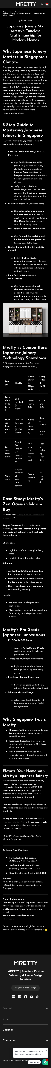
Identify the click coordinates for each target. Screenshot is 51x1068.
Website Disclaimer (22, 1060)
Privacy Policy (8, 1060)
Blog (4, 12)
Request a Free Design (25, 988)
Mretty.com (8, 919)
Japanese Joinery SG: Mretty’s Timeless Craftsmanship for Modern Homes (24, 14)
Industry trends (14, 12)
